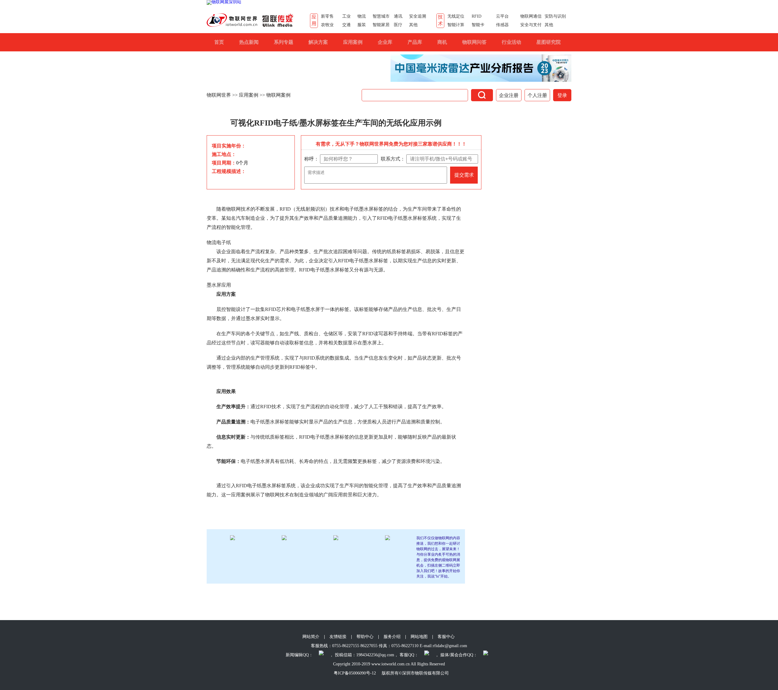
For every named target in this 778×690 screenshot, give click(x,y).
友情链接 (337, 636)
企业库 (385, 42)
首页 (219, 42)
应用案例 (353, 42)
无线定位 (455, 16)
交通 (346, 24)
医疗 (398, 24)
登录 (562, 95)
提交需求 (464, 175)
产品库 (415, 42)
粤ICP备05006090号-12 (355, 673)
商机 (442, 42)
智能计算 (455, 24)
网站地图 (419, 636)
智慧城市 (381, 16)
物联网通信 (531, 16)
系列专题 (283, 42)
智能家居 (381, 24)
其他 (413, 24)
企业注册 (508, 95)
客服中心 (446, 636)
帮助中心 (365, 636)
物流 (361, 16)
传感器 (502, 24)
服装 (361, 24)
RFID (476, 16)
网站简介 (310, 636)
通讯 (398, 16)
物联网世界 (219, 95)
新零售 (327, 16)
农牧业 (327, 24)
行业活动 (511, 42)
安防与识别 (555, 16)
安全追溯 (417, 16)
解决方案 (318, 42)
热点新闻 (249, 42)
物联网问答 (474, 42)
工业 (346, 16)
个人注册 (537, 95)
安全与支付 (531, 24)
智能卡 (478, 24)
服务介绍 (392, 636)
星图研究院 (548, 42)
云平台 (502, 16)
